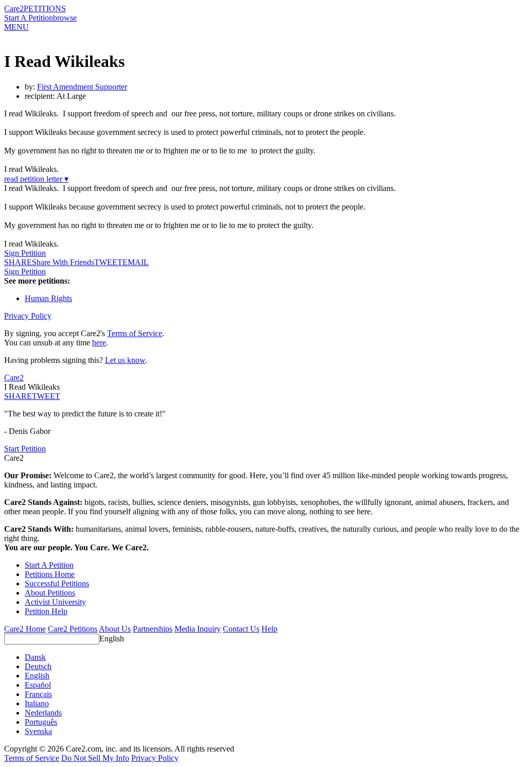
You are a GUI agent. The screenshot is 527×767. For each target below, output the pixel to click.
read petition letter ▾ (36, 179)
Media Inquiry (197, 628)
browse (65, 17)
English (111, 638)
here (99, 342)
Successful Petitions (57, 583)
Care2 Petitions (72, 628)
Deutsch (38, 666)
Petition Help (46, 611)
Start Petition (25, 448)
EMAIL (135, 262)
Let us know (125, 360)
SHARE (18, 396)
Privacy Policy (27, 315)
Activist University (55, 602)
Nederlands (43, 712)
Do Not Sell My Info (95, 758)
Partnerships (152, 628)
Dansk (35, 657)
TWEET (108, 262)
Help (269, 628)
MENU (16, 27)
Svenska (38, 731)
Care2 (14, 8)
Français (38, 694)
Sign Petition (25, 253)
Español (38, 685)
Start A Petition (28, 17)
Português (41, 722)
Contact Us (241, 628)
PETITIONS (45, 8)
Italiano (37, 703)
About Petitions (50, 592)
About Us (115, 628)
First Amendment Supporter (82, 86)
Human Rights (48, 298)
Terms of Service (134, 333)
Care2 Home (25, 628)
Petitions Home (50, 574)
